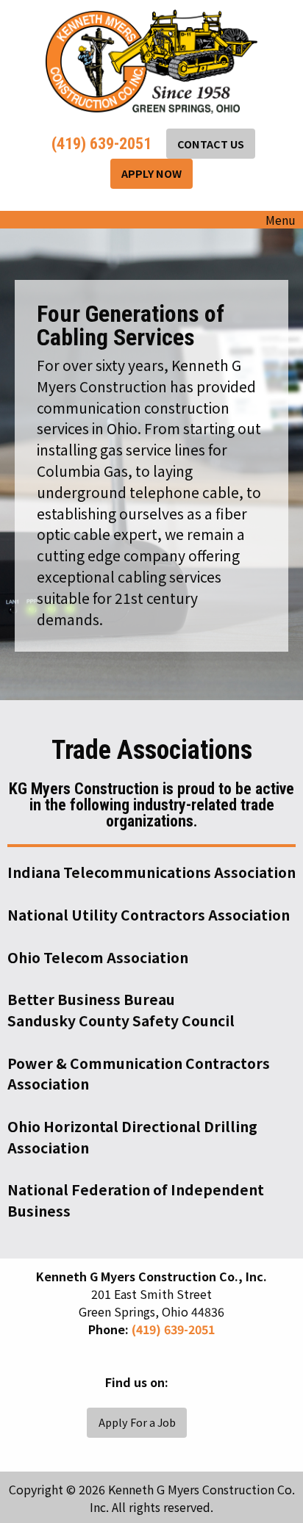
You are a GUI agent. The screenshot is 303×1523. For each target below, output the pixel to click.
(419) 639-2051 (100, 143)
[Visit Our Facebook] (92, 1399)
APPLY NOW (151, 173)
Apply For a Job (137, 1422)
